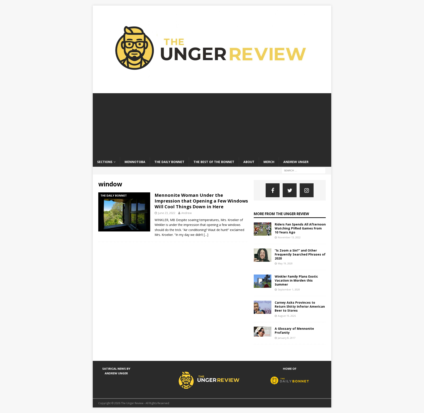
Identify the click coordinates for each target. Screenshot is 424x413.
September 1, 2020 (289, 289)
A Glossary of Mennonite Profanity (294, 330)
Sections (104, 162)
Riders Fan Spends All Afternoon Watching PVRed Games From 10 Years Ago (300, 228)
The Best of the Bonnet (213, 162)
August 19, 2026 (287, 315)
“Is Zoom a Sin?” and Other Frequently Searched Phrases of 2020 (300, 254)
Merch (268, 162)
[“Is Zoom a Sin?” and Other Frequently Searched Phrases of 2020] (262, 255)
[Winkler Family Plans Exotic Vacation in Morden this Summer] (262, 281)
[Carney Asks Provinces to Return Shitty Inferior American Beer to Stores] (262, 307)
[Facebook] (273, 190)
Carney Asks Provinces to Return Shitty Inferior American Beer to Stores (300, 306)
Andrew (186, 213)
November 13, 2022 (289, 237)
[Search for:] (304, 170)
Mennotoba (135, 162)
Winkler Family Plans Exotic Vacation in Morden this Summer (296, 280)
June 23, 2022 (166, 213)
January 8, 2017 (286, 337)
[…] (206, 235)
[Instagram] (307, 190)
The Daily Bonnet (169, 162)
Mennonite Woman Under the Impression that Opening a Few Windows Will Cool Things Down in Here (201, 201)
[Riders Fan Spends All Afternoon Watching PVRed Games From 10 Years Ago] (262, 229)
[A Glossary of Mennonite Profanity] (262, 332)
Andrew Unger (296, 162)
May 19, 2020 (285, 263)
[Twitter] (290, 190)
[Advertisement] (212, 124)
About (248, 162)
